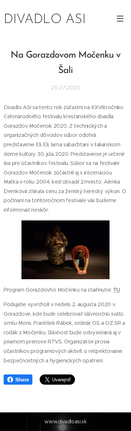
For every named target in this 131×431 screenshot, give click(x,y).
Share (22, 379)
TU (116, 289)
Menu (120, 18)
